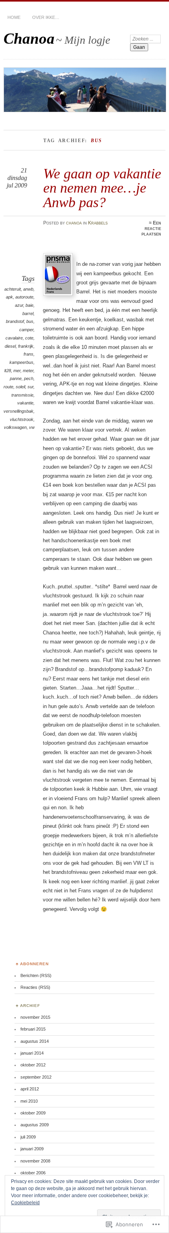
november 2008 (35, 1161)
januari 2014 (32, 1053)
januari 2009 (32, 1148)
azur (19, 305)
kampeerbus (21, 362)
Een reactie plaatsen (151, 228)
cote (29, 338)
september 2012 (35, 1077)
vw (32, 427)
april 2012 (29, 1089)
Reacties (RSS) (35, 987)
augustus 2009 (34, 1124)
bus (29, 321)
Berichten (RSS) (35, 975)
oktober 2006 (33, 1172)
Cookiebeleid (25, 1202)
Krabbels (98, 223)
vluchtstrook (21, 419)
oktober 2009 (33, 1113)
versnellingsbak (18, 411)
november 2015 (35, 1017)
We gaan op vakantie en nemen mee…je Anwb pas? (102, 187)
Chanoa (29, 38)
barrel (27, 313)
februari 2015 (33, 1029)
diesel (10, 346)
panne (16, 378)
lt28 (7, 370)
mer (16, 370)
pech (28, 378)
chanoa (74, 223)
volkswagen (15, 427)
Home (13, 17)
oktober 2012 (33, 1064)
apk (9, 297)
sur (30, 386)
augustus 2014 (34, 1041)
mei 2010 (29, 1101)
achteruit (12, 289)
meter (28, 370)
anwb (28, 289)
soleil (20, 386)
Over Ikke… (45, 17)
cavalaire (14, 338)
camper (26, 329)
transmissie (22, 395)
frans (28, 354)
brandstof (15, 321)
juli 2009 (28, 1137)
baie (29, 305)
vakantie (25, 402)
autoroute (24, 297)
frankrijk (25, 346)
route (8, 386)
